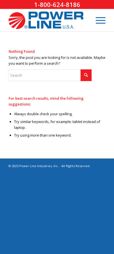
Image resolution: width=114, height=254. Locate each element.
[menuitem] (97, 20)
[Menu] (97, 20)
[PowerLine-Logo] (47, 20)
